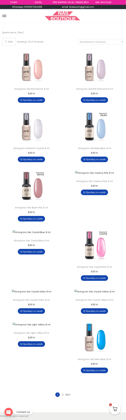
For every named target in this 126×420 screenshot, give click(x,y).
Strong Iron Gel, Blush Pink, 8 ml (31, 207)
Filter (10, 41)
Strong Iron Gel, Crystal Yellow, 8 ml (94, 299)
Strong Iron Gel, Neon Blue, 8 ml (94, 359)
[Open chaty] (8, 412)
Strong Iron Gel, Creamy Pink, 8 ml (94, 181)
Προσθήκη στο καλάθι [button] (33, 100)
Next (68, 394)
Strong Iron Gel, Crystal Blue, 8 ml (31, 240)
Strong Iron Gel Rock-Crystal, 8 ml (31, 148)
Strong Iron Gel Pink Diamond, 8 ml (94, 88)
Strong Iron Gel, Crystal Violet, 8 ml (31, 299)
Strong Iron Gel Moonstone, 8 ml (31, 88)
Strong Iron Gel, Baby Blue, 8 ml (94, 148)
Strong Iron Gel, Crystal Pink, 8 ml (94, 266)
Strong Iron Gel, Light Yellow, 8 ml (31, 332)
